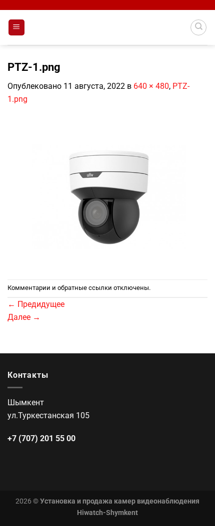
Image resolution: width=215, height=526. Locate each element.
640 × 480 (151, 86)
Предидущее (36, 304)
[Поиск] (198, 27)
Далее (24, 317)
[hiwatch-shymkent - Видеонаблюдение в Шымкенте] (108, 27)
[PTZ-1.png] (108, 192)
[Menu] (16, 27)
